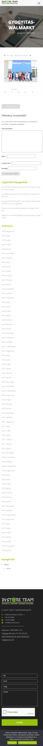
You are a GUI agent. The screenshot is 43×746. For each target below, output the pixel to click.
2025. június (6, 267)
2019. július (6, 524)
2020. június (6, 479)
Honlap (4, 168)
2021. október (7, 417)
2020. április (6, 488)
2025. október (7, 258)
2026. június (6, 240)
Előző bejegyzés (11, 106)
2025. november (8, 253)
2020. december (8, 453)
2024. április (6, 315)
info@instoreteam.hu (12, 623)
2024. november (8, 289)
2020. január (6, 501)
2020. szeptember (9, 466)
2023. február (7, 373)
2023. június (6, 360)
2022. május (6, 399)
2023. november (8, 337)
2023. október (7, 342)
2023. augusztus (8, 351)
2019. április (6, 537)
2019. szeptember (9, 515)
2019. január (6, 541)
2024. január (6, 329)
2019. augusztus (8, 519)
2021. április (6, 435)
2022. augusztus (8, 395)
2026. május (6, 244)
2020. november (8, 457)
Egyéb (6, 564)
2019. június (6, 528)
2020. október (7, 462)
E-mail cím (6, 163)
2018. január (6, 550)
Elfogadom (12, 743)
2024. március (7, 320)
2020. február (7, 497)
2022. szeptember (9, 391)
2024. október (7, 293)
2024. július (6, 302)
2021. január (6, 448)
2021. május (6, 430)
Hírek (8, 568)
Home (11, 33)
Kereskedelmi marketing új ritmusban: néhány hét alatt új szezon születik (21, 188)
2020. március (7, 493)
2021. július (6, 426)
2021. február (7, 444)
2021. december (8, 413)
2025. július (6, 262)
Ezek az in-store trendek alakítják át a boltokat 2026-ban (20, 209)
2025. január (6, 284)
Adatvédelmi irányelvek (27, 743)
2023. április (6, 368)
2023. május (6, 364)
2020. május (6, 484)
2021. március (7, 439)
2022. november (8, 386)
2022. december (8, 382)
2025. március (7, 275)
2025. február (7, 280)
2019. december (8, 506)
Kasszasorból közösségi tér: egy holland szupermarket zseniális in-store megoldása (21, 202)
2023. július (6, 355)
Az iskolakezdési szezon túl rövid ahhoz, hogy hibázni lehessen (21, 195)
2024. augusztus (8, 298)
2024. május (6, 311)
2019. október (7, 510)
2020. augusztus (8, 470)
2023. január (6, 377)
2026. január (6, 249)
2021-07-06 (9, 55)
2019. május (6, 532)
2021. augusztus (8, 422)
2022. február (7, 404)
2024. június (6, 306)
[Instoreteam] (10, 2)
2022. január (6, 408)
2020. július (6, 475)
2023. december (8, 333)
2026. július (6, 236)
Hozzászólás (7, 128)
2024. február (7, 324)
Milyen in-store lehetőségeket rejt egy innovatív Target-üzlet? (21, 216)
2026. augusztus (8, 231)
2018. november (8, 546)
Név (4, 156)
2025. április (6, 271)
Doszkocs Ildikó (22, 55)
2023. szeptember (9, 346)
